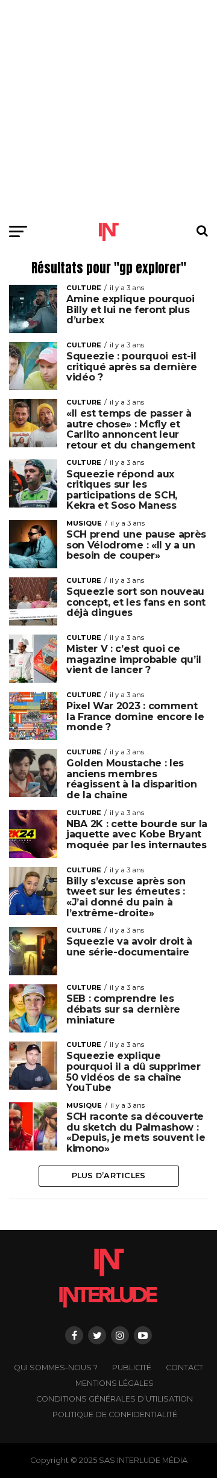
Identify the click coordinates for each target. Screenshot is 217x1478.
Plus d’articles (109, 1175)
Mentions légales (114, 1383)
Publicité (131, 1367)
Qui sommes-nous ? (56, 1367)
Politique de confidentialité (114, 1414)
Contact (184, 1367)
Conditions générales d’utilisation (114, 1398)
